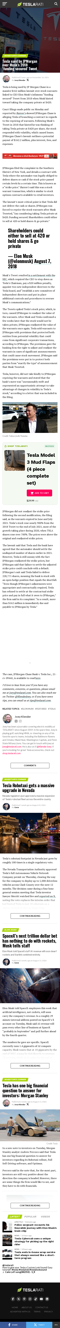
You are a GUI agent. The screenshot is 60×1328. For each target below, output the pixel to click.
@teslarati (8, 1265)
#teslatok (24, 1269)
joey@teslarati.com (20, 692)
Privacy (48, 1311)
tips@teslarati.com (40, 700)
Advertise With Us (20, 1311)
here (37, 678)
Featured (41, 709)
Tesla (52, 709)
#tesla (15, 1269)
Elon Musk (28, 709)
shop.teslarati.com (11, 753)
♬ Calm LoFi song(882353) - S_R (18, 1272)
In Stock (49, 446)
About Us (27, 1307)
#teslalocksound (38, 1269)
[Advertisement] (30, 640)
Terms (37, 1311)
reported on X (47, 896)
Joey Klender (19, 80)
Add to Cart (42, 493)
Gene (16, 807)
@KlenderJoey (22, 696)
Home (15, 1307)
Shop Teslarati (18, 446)
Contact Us (41, 1307)
